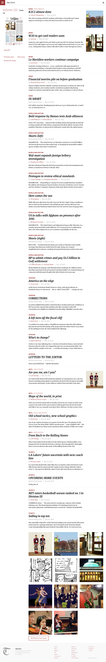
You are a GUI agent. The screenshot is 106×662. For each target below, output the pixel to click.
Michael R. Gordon (37, 222)
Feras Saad (34, 284)
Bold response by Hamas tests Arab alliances (56, 116)
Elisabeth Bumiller (51, 179)
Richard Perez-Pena (38, 82)
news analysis (39, 9)
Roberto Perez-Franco (39, 399)
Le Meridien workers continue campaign (54, 59)
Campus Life (57, 656)
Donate (73, 654)
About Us (73, 647)
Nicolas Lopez (36, 461)
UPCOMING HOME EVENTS (46, 478)
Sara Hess (34, 63)
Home (55, 647)
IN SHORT (35, 99)
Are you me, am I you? (42, 372)
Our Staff (73, 656)
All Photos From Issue (38, 638)
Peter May (34, 500)
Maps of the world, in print (45, 396)
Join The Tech (74, 658)
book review (38, 393)
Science (56, 658)
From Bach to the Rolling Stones (48, 435)
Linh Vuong (35, 375)
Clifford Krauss (36, 264)
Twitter (90, 650)
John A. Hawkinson (37, 15)
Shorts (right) (37, 238)
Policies (73, 650)
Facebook (91, 648)
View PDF (7, 50)
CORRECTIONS (38, 298)
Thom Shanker (36, 179)
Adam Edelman (36, 341)
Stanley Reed (48, 264)
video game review (40, 413)
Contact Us (91, 647)
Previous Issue (9, 57)
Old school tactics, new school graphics (52, 416)
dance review (38, 369)
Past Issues (73, 648)
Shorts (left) (36, 136)
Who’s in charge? (39, 337)
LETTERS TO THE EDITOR (45, 357)
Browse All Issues (10, 60)
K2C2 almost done (40, 12)
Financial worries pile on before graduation (55, 79)
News (31, 9)
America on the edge (41, 281)
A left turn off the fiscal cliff (45, 318)
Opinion (32, 278)
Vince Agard (35, 199)
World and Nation (36, 113)
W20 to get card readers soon (46, 35)
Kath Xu (33, 39)
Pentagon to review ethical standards (52, 176)
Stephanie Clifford (37, 162)
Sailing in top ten (39, 516)
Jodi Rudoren (35, 119)
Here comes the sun (40, 195)
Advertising (74, 652)
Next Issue (21, 57)
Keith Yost (34, 321)
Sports (32, 452)
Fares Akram (47, 119)
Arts (31, 369)
